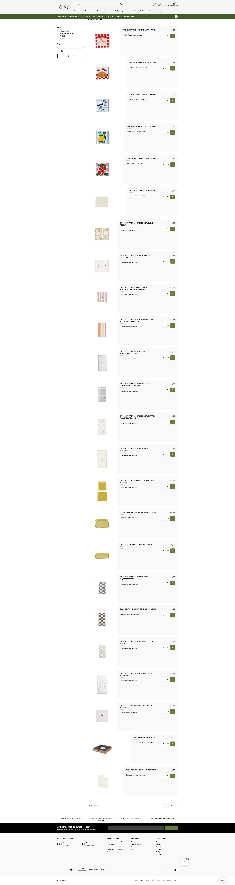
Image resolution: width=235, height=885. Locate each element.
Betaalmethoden (112, 847)
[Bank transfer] (136, 880)
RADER (62, 36)
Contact (134, 847)
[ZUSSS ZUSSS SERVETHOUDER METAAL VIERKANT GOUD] (102, 523)
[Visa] (147, 880)
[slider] (58, 48)
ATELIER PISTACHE (67, 33)
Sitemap (64, 880)
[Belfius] (158, 880)
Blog (159, 11)
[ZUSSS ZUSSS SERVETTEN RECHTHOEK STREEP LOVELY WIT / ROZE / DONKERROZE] (102, 330)
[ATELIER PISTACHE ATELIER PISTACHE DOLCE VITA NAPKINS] (105, 137)
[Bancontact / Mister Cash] (153, 880)
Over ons (152, 11)
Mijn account (135, 842)
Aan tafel (95, 11)
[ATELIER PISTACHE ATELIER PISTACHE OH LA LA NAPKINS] (106, 73)
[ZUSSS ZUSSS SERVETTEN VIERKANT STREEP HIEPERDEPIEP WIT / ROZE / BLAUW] (102, 298)
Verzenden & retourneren (115, 849)
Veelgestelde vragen (114, 852)
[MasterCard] (142, 880)
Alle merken (64, 31)
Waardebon (133, 11)
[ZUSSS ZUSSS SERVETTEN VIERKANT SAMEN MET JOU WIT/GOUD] (102, 491)
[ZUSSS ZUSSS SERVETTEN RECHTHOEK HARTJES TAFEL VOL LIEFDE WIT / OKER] (102, 427)
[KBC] (164, 880)
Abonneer (171, 828)
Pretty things (119, 11)
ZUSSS (62, 38)
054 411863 (66, 845)
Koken (85, 11)
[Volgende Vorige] (176, 806)
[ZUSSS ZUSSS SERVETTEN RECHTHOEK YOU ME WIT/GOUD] (102, 459)
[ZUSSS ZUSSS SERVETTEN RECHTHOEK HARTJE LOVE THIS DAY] (102, 234)
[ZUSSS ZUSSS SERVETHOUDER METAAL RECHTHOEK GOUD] (102, 555)
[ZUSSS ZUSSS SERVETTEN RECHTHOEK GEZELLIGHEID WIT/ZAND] (102, 652)
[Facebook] (170, 870)
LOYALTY (223, 880)
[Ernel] (64, 7)
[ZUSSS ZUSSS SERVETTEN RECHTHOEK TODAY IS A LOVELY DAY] (102, 266)
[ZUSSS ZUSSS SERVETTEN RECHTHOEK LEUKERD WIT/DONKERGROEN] (102, 588)
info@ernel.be (89, 845)
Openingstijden (136, 844)
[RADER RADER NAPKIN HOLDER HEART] (109, 748)
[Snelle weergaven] (172, 36)
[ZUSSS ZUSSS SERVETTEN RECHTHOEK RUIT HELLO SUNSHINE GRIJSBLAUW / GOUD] (102, 395)
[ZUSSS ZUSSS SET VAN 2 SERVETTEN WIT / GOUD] (105, 781)
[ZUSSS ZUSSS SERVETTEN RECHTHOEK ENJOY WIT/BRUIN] (102, 620)
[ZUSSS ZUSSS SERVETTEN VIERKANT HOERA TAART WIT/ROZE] (102, 716)
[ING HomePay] (169, 880)
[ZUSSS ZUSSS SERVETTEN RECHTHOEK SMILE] (106, 201)
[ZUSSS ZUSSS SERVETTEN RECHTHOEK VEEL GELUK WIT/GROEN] (102, 684)
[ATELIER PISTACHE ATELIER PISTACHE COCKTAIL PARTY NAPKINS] (103, 41)
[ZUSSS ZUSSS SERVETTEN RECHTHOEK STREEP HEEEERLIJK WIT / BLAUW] (102, 362)
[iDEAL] (175, 880)
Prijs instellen (71, 56)
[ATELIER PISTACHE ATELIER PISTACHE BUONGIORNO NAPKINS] (105, 169)
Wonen (76, 11)
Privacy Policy (111, 844)
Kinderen (107, 11)
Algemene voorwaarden (115, 842)
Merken (158, 854)
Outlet (142, 11)
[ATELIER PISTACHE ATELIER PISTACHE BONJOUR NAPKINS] (106, 105)
